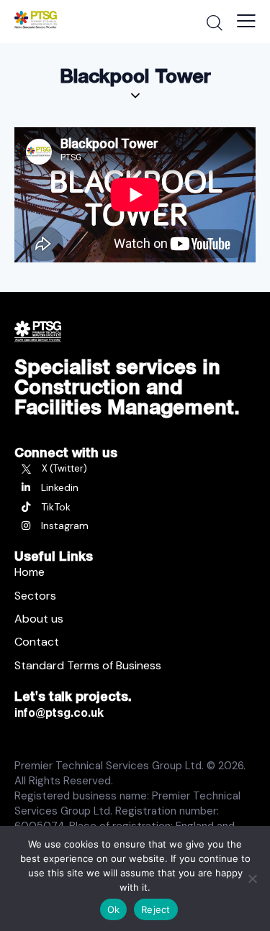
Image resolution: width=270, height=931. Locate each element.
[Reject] (252, 878)
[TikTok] (135, 506)
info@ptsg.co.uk (59, 712)
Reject (156, 909)
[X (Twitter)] (135, 468)
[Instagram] (135, 525)
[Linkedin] (135, 487)
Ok (113, 909)
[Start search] (214, 22)
